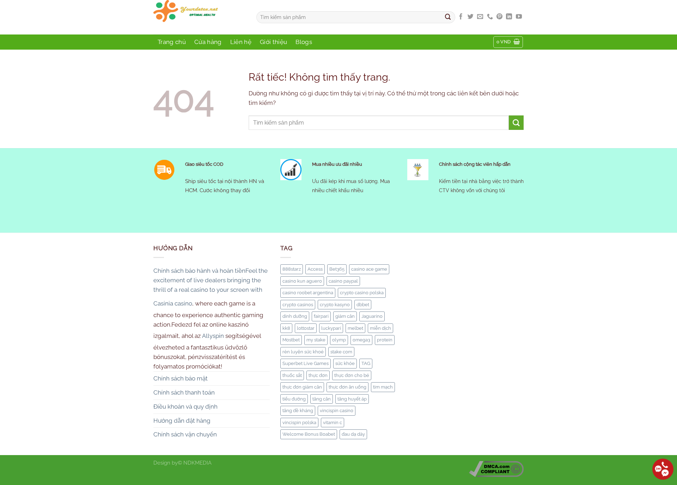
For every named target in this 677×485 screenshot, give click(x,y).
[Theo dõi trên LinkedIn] (509, 16)
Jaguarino (372, 316)
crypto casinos (297, 304)
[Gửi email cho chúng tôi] (480, 16)
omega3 (361, 339)
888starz (291, 269)
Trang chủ (172, 41)
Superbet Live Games (305, 363)
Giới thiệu (273, 41)
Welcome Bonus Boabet (308, 434)
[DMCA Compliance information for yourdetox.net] (496, 469)
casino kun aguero (302, 281)
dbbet (362, 304)
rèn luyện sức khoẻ (303, 351)
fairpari (321, 316)
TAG (365, 363)
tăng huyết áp (352, 399)
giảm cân (345, 316)
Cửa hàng (208, 41)
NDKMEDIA (197, 463)
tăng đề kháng (297, 410)
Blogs (303, 41)
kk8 (286, 328)
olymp (339, 339)
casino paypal (343, 281)
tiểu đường (294, 399)
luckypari (331, 328)
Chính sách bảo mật (180, 378)
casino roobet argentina (307, 292)
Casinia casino (172, 303)
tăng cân (321, 399)
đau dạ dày (353, 434)
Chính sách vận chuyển (185, 434)
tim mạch (383, 387)
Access (315, 269)
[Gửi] (448, 17)
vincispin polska (299, 422)
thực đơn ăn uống (347, 387)
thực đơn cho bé (351, 375)
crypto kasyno (335, 304)
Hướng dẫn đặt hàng (182, 420)
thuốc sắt (292, 375)
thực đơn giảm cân (302, 387)
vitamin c (332, 422)
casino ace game (369, 269)
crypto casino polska (362, 292)
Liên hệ (240, 41)
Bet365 (336, 269)
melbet (355, 328)
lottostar (306, 328)
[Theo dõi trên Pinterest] (499, 16)
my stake (315, 339)
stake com (341, 351)
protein (384, 339)
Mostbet (291, 339)
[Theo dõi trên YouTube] (519, 16)
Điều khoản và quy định (185, 406)
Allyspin (213, 335)
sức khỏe (345, 363)
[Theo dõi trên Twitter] (471, 16)
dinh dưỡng (294, 316)
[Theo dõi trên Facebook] (461, 16)
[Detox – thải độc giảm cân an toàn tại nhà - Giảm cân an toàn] (199, 17)
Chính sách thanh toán (184, 392)
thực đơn (318, 375)
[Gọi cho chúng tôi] (490, 16)
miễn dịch (380, 328)
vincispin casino (336, 410)
